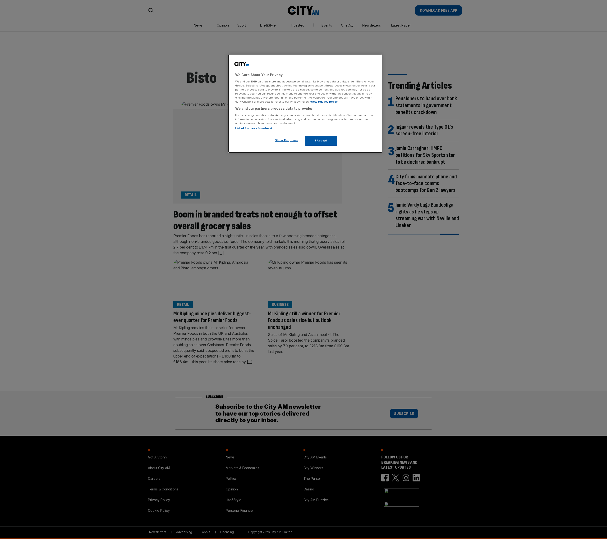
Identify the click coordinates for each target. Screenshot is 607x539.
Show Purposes (286, 140)
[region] (305, 103)
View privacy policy (324, 101)
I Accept (321, 140)
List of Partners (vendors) (253, 128)
